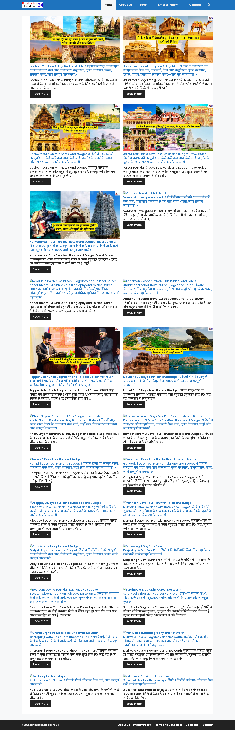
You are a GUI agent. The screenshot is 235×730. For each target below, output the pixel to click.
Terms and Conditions (168, 724)
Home (108, 5)
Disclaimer (193, 724)
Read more (40, 94)
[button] (208, 5)
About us (125, 5)
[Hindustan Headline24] (32, 5)
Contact (195, 5)
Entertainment (168, 5)
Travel (142, 5)
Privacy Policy (142, 724)
